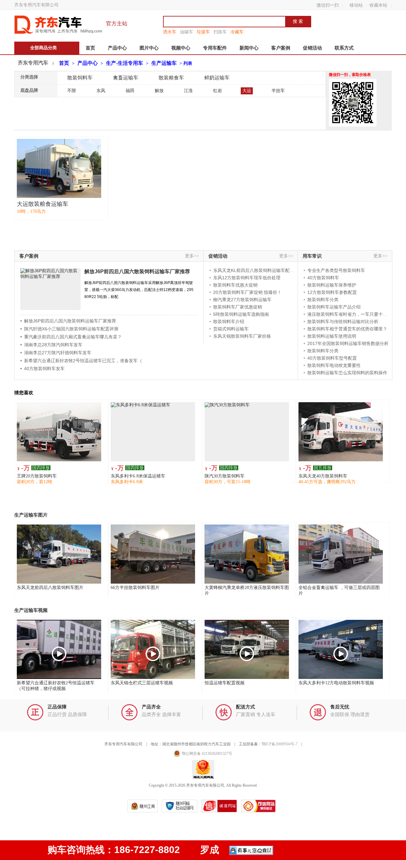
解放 (159, 90)
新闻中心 (249, 48)
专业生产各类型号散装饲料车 (336, 270)
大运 (246, 90)
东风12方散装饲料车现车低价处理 (246, 277)
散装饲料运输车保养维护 (331, 285)
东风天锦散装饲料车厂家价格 (242, 336)
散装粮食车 (171, 77)
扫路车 (220, 31)
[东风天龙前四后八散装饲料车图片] (59, 554)
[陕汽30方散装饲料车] (247, 431)
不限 (71, 90)
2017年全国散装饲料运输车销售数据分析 (348, 343)
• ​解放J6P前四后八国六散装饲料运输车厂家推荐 (68, 320)
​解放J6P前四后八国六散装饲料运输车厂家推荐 (137, 271)
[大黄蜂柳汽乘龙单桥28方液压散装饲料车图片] (247, 554)
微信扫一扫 (328, 5)
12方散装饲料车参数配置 (332, 292)
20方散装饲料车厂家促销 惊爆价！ (247, 292)
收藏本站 (378, 5)
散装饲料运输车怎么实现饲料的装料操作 (347, 372)
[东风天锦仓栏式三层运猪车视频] (153, 649)
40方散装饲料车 (323, 277)
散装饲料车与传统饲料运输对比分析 (342, 321)
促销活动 (312, 48)
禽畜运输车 (125, 77)
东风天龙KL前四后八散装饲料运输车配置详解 (258, 270)
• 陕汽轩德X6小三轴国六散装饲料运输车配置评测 (69, 328)
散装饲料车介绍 (228, 321)
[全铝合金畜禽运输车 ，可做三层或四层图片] (340, 554)
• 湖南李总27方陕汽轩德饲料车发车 (55, 352)
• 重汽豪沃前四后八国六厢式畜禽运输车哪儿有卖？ (71, 336)
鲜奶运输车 (217, 77)
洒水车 (169, 31)
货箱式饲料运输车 (231, 328)
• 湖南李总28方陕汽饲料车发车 (51, 344)
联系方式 (344, 48)
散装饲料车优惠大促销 (235, 285)
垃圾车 (203, 31)
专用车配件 (215, 48)
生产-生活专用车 (124, 63)
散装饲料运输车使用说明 (331, 336)
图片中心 (149, 48)
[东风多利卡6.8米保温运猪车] (153, 431)
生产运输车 (164, 63)
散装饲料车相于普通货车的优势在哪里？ (347, 328)
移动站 (356, 5)
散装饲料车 (80, 77)
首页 (90, 48)
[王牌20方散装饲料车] (59, 431)
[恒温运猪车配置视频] (247, 649)
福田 (130, 90)
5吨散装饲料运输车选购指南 (241, 314)
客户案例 (280, 48)
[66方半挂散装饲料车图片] (153, 554)
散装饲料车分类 (322, 299)
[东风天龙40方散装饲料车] (340, 431)
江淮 (188, 90)
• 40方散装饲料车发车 (42, 368)
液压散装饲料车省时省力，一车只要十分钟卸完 (354, 314)
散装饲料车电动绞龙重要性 (334, 365)
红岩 (217, 90)
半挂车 (278, 90)
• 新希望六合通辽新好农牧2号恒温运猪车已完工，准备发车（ (81, 360)
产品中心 (117, 48)
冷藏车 (237, 31)
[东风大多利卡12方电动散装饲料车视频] (340, 649)
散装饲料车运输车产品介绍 (334, 306)
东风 (100, 90)
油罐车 (186, 31)
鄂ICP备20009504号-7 (280, 744)
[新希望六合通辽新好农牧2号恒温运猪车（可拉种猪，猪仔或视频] (59, 649)
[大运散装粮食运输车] (59, 168)
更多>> (192, 256)
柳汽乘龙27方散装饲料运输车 (242, 299)
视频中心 (180, 48)
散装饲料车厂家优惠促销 (237, 306)
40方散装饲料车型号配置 (332, 358)
